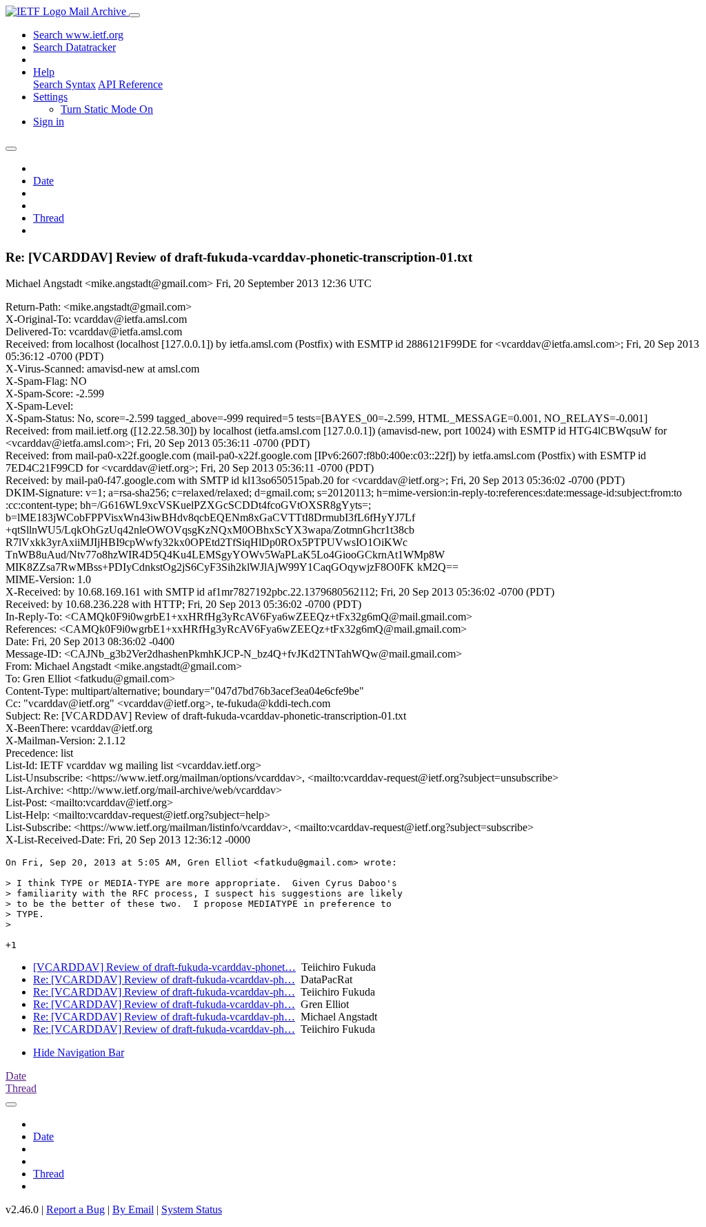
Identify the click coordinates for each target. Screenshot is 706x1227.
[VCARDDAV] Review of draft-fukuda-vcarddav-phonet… (164, 967)
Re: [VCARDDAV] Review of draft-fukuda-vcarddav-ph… (164, 979)
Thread (48, 218)
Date (43, 181)
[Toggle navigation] (134, 15)
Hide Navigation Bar (78, 1052)
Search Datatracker (74, 47)
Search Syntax (64, 84)
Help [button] (43, 72)
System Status (191, 1209)
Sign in (48, 121)
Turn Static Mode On (107, 109)
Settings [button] (50, 97)
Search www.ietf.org (78, 35)
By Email (133, 1209)
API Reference (130, 84)
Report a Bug (75, 1209)
